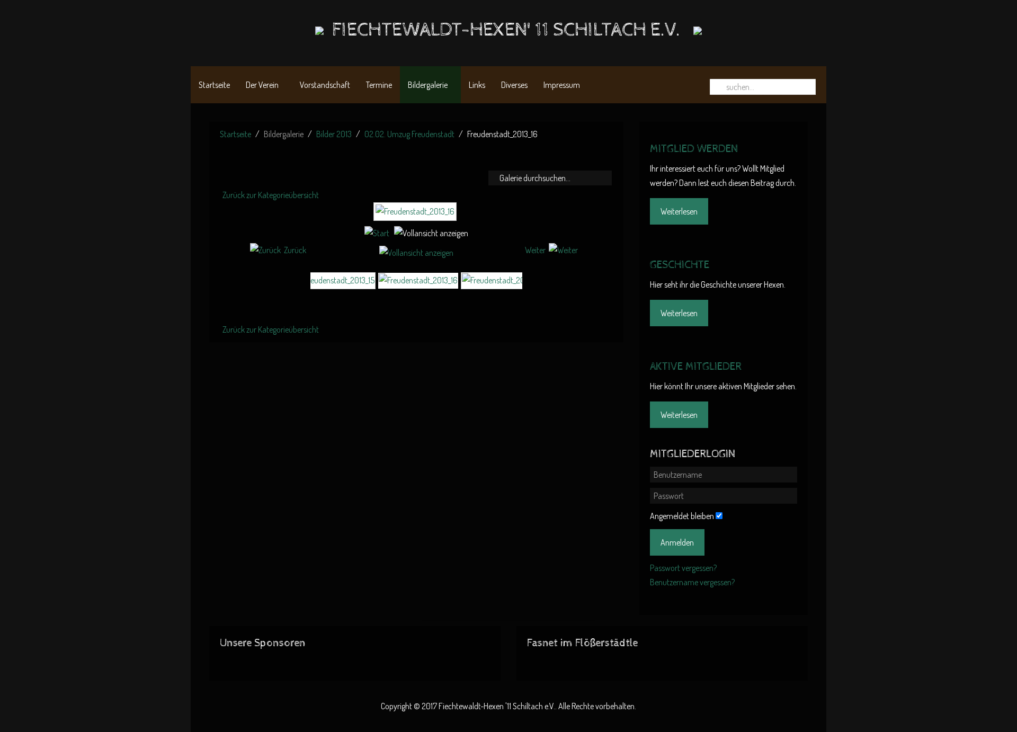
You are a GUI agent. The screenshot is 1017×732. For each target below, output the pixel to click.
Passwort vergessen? (683, 568)
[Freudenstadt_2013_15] (335, 279)
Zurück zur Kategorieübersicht (270, 195)
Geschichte (679, 265)
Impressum (561, 84)
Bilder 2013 (334, 134)
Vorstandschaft (325, 84)
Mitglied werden (694, 149)
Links (477, 84)
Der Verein (262, 84)
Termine (379, 84)
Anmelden (677, 542)
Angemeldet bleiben (682, 516)
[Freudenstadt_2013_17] (501, 279)
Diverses (514, 84)
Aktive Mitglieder (696, 367)
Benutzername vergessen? (692, 582)
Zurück (295, 250)
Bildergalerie (428, 84)
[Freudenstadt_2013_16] (416, 216)
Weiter (535, 250)
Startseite (214, 84)
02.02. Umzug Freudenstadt (409, 134)
